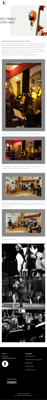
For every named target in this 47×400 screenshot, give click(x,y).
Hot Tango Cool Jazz (30, 356)
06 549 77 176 (5, 356)
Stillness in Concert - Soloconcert (33, 359)
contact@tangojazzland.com (9, 358)
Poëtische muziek (29, 366)
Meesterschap (28, 363)
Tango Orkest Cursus (30, 369)
